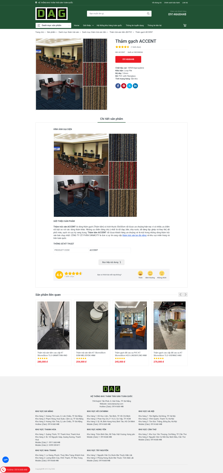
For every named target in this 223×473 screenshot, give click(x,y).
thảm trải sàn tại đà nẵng (134, 235)
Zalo (5, 460)
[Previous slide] (180, 294)
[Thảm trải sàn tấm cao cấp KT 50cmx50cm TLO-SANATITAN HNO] (53, 325)
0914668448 (128, 59)
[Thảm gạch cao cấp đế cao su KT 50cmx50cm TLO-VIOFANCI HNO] (170, 325)
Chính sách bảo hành (172, 3)
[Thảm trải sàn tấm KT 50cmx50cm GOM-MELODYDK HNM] (92, 325)
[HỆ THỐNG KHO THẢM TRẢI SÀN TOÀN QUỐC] (51, 13)
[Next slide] (185, 294)
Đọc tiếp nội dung (110, 262)
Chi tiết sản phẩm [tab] (111, 118)
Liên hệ (185, 3)
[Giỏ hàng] (185, 25)
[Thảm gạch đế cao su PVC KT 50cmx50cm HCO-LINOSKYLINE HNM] (131, 325)
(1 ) (136, 47)
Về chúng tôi (157, 3)
